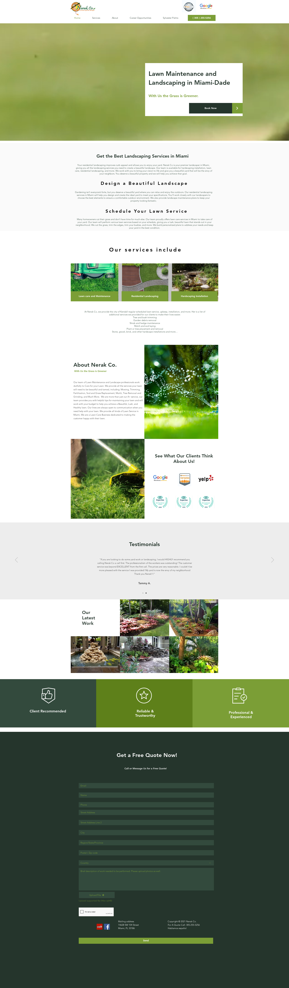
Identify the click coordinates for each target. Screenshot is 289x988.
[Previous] (16, 560)
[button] (94, 296)
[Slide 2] (142, 593)
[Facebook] (107, 927)
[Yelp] (100, 927)
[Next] (272, 560)
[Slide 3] (146, 593)
